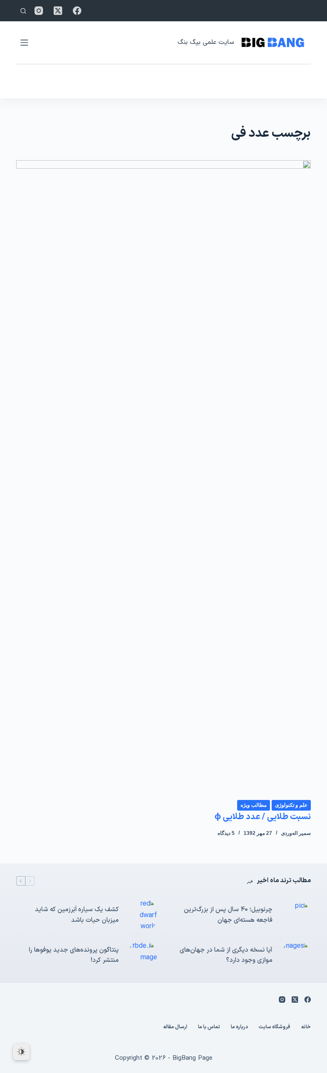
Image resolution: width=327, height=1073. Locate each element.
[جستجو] (23, 11)
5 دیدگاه (226, 833)
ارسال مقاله (175, 1027)
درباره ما (239, 1027)
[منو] (24, 42)
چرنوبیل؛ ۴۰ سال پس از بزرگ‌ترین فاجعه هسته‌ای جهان (228, 915)
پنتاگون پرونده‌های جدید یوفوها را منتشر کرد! (74, 955)
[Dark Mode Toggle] (21, 1051)
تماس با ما (209, 1027)
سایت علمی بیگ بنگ (206, 42)
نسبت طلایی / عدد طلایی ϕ (263, 817)
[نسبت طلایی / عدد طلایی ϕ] (163, 479)
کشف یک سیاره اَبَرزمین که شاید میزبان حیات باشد (77, 915)
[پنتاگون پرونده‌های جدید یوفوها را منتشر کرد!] (142, 955)
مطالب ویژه (254, 805)
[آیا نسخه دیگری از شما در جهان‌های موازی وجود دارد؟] (296, 955)
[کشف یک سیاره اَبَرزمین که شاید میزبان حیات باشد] (142, 915)
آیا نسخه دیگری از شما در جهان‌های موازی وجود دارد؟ (226, 955)
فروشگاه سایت (274, 1027)
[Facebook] (77, 10)
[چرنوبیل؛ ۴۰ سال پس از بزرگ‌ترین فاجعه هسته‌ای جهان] (296, 915)
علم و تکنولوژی (291, 805)
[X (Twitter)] (58, 10)
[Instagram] (38, 10)
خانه (306, 1027)
